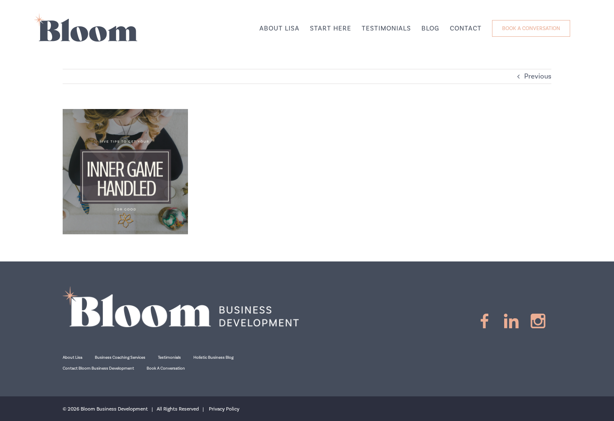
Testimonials (169, 357)
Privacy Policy (224, 409)
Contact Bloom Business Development (98, 368)
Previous (537, 76)
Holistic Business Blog (213, 357)
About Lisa (72, 357)
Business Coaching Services (120, 357)
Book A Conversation (166, 368)
